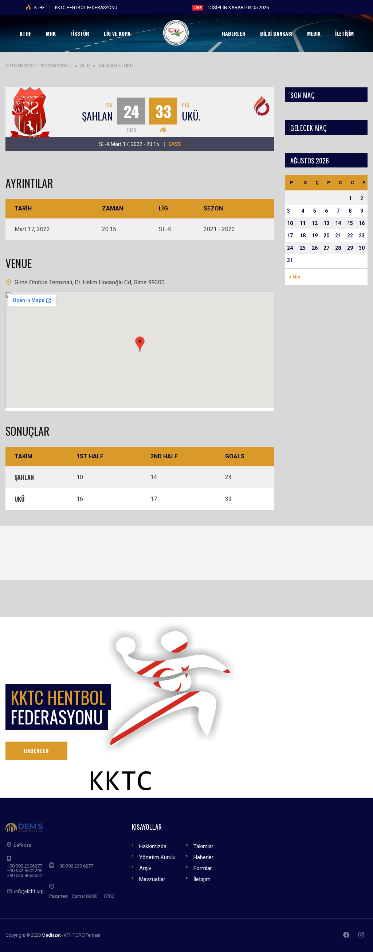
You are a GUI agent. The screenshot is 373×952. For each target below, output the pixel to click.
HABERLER (36, 750)
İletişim (202, 879)
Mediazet (51, 935)
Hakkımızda (152, 846)
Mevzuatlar (152, 879)
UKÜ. (191, 115)
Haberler (203, 857)
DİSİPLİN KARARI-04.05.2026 (238, 7)
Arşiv (145, 868)
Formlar (202, 868)
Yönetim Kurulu (157, 857)
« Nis (294, 277)
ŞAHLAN (97, 115)
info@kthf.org (29, 891)
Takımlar (203, 846)
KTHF (39, 7)
